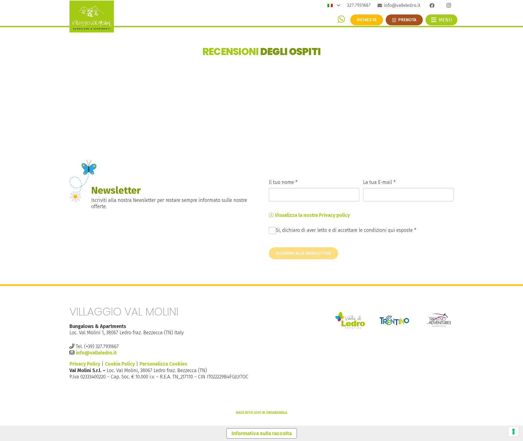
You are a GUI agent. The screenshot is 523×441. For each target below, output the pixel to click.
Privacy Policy (84, 364)
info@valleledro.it (96, 353)
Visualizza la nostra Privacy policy (312, 215)
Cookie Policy (120, 364)
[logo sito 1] (91, 16)
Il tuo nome (283, 182)
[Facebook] (432, 5)
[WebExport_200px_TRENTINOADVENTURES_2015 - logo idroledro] (439, 320)
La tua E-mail (379, 182)
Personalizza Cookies (163, 364)
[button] (334, 5)
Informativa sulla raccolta (262, 433)
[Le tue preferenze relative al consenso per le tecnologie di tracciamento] (513, 431)
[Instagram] (449, 5)
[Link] (341, 19)
